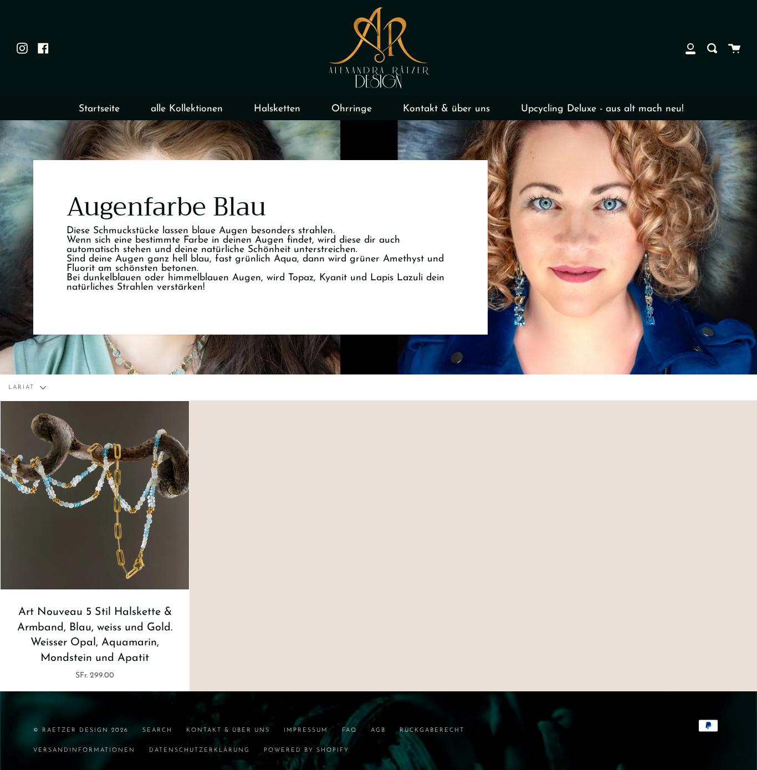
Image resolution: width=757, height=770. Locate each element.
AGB (378, 730)
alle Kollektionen (187, 109)
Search (157, 730)
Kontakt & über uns (446, 109)
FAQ (349, 730)
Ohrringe (351, 109)
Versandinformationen (84, 750)
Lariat (22, 387)
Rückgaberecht (432, 730)
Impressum (306, 730)
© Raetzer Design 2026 (81, 730)
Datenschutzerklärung (199, 750)
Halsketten (277, 109)
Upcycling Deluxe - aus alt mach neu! (602, 109)
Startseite (99, 109)
